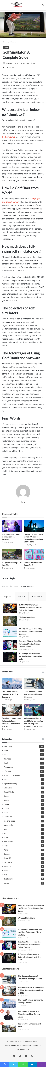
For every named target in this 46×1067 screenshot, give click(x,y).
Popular (7, 596)
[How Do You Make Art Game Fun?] (34, 554)
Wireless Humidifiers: (27, 617)
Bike (5, 875)
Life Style (7, 771)
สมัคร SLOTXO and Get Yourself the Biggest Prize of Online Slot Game (30, 607)
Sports (13, 42)
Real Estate (8, 842)
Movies (6, 871)
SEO (5, 833)
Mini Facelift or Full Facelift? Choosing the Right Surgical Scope (29, 1014)
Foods (6, 813)
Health (6, 763)
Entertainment (9, 817)
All (4, 755)
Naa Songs (8, 746)
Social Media (9, 792)
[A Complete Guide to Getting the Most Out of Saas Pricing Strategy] (10, 632)
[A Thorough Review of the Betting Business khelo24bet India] (10, 657)
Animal (6, 883)
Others (6, 808)
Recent (21, 596)
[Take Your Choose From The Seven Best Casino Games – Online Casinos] (10, 645)
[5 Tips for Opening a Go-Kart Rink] (12, 554)
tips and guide (9, 821)
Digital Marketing (10, 784)
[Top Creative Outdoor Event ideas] (9, 1027)
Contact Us (36, 1045)
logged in (16, 586)
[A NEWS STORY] (16, 5)
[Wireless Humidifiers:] (10, 621)
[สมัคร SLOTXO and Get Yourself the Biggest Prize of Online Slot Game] (10, 608)
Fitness (6, 837)
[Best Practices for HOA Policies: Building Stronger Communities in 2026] (12, 710)
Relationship (9, 879)
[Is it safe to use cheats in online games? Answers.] (12, 526)
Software (7, 866)
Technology (8, 767)
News (6, 751)
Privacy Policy (25, 1045)
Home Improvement (12, 775)
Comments (37, 596)
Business (7, 759)
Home (6, 42)
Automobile (8, 825)
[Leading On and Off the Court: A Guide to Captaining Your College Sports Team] (34, 526)
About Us (15, 1045)
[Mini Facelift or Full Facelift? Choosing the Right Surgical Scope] (9, 1015)
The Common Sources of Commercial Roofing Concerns (33, 694)
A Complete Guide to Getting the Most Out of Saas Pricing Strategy (30, 631)
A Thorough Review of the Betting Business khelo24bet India (30, 656)
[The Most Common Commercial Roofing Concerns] (12, 683)
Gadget (7, 854)
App (5, 829)
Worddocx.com (23, 1050)
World (6, 850)
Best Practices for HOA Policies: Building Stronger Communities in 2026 (31, 990)
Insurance (8, 862)
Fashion (7, 779)
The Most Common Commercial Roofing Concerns (10, 694)
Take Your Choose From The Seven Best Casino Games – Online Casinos (30, 644)
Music (6, 846)
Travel (6, 804)
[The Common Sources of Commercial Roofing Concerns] (34, 683)
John (8, 63)
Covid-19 (7, 858)
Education (8, 788)
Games (6, 796)
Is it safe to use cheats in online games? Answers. (11, 536)
